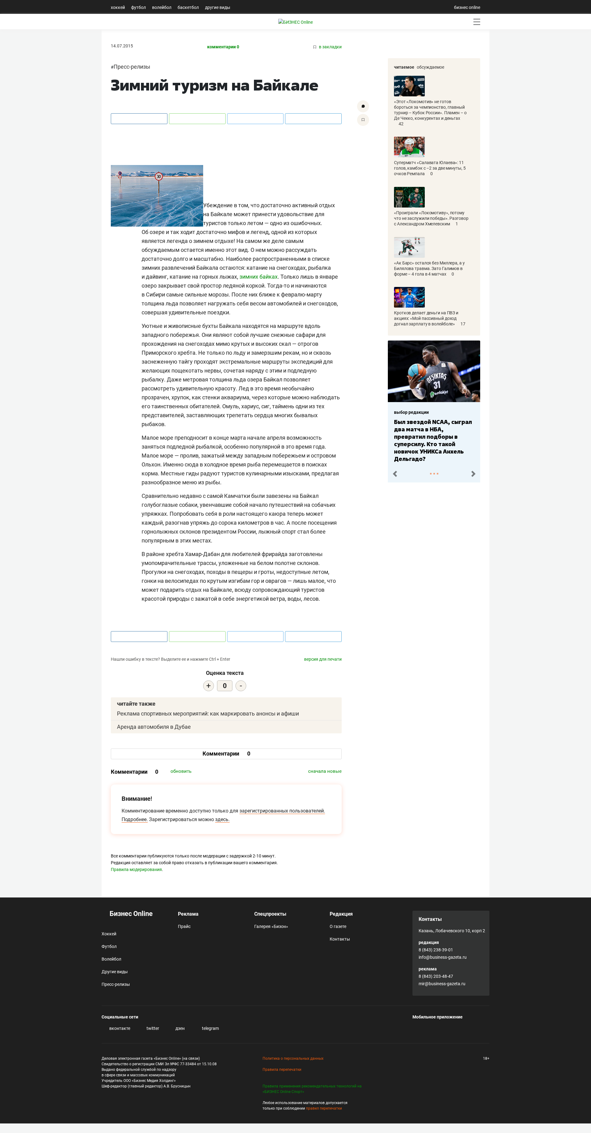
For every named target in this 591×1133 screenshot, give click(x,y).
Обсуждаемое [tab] (430, 67)
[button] (395, 474)
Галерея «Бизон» (271, 926)
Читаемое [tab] (404, 67)
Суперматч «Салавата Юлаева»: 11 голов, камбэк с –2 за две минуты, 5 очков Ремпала (430, 168)
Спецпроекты (270, 914)
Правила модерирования (136, 869)
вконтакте (119, 1028)
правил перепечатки (324, 1108)
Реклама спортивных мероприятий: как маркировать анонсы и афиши (208, 713)
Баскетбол (188, 7)
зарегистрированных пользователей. (282, 811)
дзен (180, 1028)
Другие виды (217, 7)
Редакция (341, 914)
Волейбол (161, 7)
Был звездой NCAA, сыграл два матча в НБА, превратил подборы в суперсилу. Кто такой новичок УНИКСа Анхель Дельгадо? (433, 440)
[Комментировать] (363, 106)
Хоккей (118, 7)
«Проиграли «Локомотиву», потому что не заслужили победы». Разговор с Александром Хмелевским (431, 218)
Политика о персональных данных (293, 1058)
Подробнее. (135, 819)
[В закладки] (363, 120)
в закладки (330, 47)
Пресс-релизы (132, 66)
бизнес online (467, 7)
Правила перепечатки (282, 1069)
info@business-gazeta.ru (443, 957)
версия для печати (323, 659)
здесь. (222, 819)
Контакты (340, 939)
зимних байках (258, 276)
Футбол (138, 7)
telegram (210, 1028)
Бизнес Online (130, 913)
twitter (152, 1028)
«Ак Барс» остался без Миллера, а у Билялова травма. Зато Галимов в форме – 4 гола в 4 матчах (429, 268)
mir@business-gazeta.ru (442, 983)
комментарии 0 (223, 47)
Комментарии (226, 753)
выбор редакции (411, 412)
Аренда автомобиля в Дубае (154, 727)
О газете (338, 926)
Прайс (184, 926)
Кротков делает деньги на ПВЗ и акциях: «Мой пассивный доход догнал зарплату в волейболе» (426, 318)
